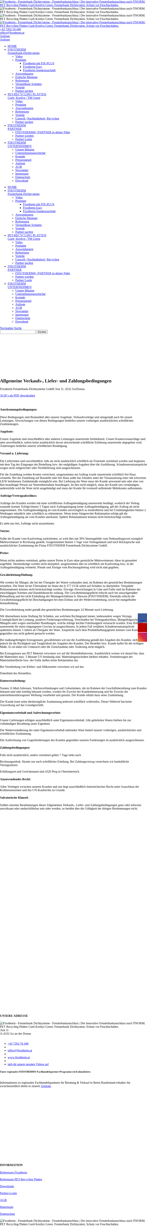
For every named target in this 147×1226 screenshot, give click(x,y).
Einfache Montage (26, 77)
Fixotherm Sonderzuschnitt (39, 70)
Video (19, 56)
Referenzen (22, 80)
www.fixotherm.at (19, 1057)
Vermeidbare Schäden (28, 84)
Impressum (22, 173)
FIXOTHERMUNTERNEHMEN (20, 144)
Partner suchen (24, 91)
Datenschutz (22, 177)
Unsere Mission (24, 149)
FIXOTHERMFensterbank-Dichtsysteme (24, 51)
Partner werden (24, 135)
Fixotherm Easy (32, 66)
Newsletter (21, 170)
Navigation (6, 328)
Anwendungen (24, 73)
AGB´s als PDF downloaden (17, 395)
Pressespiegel (23, 159)
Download (21, 180)
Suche (18, 328)
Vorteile (20, 87)
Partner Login (23, 139)
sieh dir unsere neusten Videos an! (28, 1064)
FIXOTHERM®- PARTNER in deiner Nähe (42, 132)
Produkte (20, 59)
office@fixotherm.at (12, 32)
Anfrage (5, 36)
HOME (12, 46)
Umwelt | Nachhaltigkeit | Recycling (37, 118)
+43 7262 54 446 (10, 29)
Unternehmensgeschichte (30, 153)
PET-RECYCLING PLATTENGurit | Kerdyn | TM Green (27, 96)
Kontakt (20, 156)
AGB (18, 166)
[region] (73, 354)
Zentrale (46, 1086)
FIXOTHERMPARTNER (17, 127)
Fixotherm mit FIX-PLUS (38, 63)
